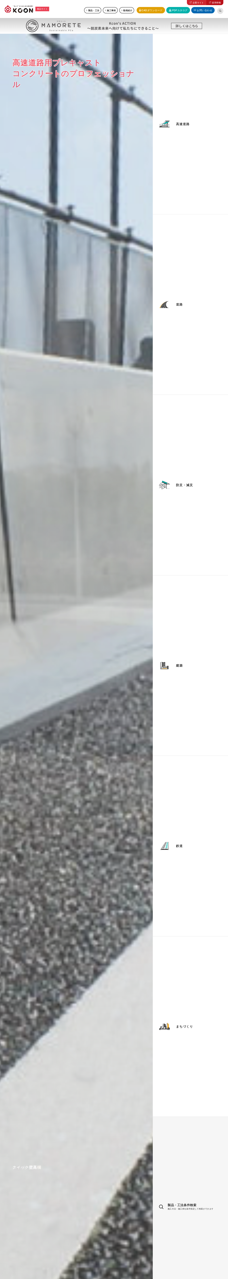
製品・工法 (93, 10)
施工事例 (111, 10)
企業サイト (198, 2)
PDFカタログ (179, 10)
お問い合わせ (204, 10)
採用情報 (216, 2)
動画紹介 (127, 10)
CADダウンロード (151, 10)
